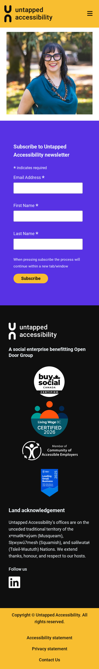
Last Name (25, 234)
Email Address (29, 178)
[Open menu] (90, 13)
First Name (25, 206)
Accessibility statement (49, 637)
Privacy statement (49, 648)
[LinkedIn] (14, 583)
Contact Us (49, 659)
